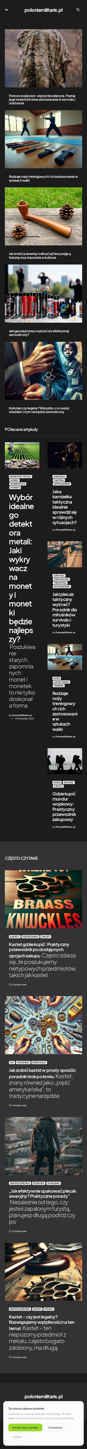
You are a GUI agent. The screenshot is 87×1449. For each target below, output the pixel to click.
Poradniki (23, 1062)
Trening (59, 685)
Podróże (38, 1183)
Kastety (14, 936)
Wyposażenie (62, 484)
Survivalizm (61, 579)
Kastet (37, 1309)
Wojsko (69, 782)
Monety (15, 487)
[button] (6, 10)
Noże (57, 678)
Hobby (14, 480)
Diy (12, 1062)
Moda (57, 782)
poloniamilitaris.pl (43, 10)
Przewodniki (30, 936)
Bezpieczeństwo (20, 1183)
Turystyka (60, 583)
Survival (59, 575)
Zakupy (58, 786)
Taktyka (59, 480)
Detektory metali (20, 476)
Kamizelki (59, 476)
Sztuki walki (61, 682)
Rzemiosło (39, 1062)
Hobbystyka (18, 484)
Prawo (49, 1309)
